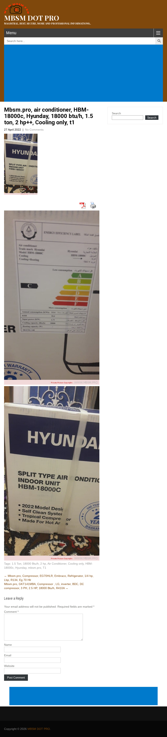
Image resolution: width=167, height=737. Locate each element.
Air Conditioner (56, 563)
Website (9, 666)
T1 (44, 567)
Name (8, 644)
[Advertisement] (84, 73)
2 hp (43, 563)
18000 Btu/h (31, 563)
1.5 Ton (16, 563)
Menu (11, 33)
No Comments (34, 129)
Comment (11, 611)
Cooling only (76, 563)
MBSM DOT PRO (38, 728)
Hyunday (20, 567)
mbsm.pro (34, 567)
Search (116, 113)
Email (7, 655)
